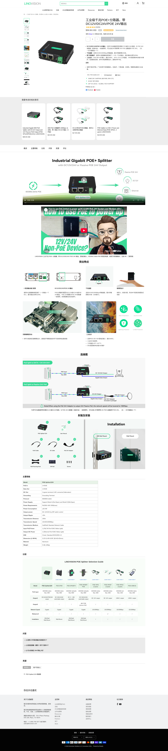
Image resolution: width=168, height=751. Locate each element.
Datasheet (109, 75)
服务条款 (82, 732)
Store (124, 10)
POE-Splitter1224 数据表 (33, 674)
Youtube (98, 90)
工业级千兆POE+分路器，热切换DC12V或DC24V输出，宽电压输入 (43, 14)
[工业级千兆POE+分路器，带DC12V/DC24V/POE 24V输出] (27, 35)
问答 (50, 148)
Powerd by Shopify (98, 746)
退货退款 (88, 706)
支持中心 (88, 719)
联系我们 (88, 716)
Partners (109, 10)
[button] (90, 27)
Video (118, 75)
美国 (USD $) (88, 737)
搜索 (75, 732)
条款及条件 (89, 714)
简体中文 (75, 737)
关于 (117, 10)
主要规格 (34, 148)
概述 (25, 148)
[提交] (106, 4)
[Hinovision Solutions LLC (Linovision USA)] (32, 3)
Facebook (90, 90)
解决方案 (101, 10)
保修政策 (88, 709)
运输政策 (88, 704)
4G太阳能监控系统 (68, 10)
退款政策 (91, 732)
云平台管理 (80, 10)
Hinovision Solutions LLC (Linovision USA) (80, 746)
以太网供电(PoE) (47, 10)
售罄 (112, 39)
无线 (57, 10)
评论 (64, 148)
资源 (57, 148)
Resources (91, 10)
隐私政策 (88, 711)
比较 (43, 148)
